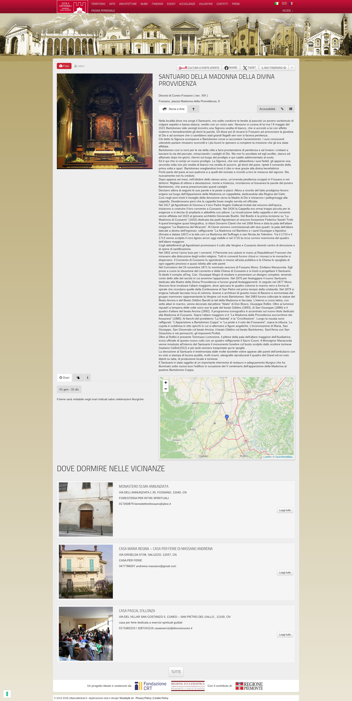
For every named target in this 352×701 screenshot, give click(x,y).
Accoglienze (187, 4)
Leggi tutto (285, 510)
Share (233, 67)
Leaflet (267, 456)
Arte (112, 4)
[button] (227, 418)
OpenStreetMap (284, 456)
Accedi (287, 10)
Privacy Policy (143, 698)
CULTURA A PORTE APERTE (203, 68)
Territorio (98, 4)
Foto (65, 66)
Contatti (222, 4)
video (81, 66)
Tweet (251, 67)
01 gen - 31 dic (69, 389)
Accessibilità (267, 109)
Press (236, 4)
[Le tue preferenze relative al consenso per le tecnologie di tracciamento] (7, 694)
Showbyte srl (126, 698)
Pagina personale (103, 10)
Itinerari (157, 4)
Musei (144, 4)
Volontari (206, 4)
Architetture (128, 4)
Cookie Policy (160, 698)
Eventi (171, 4)
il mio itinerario (272, 68)
